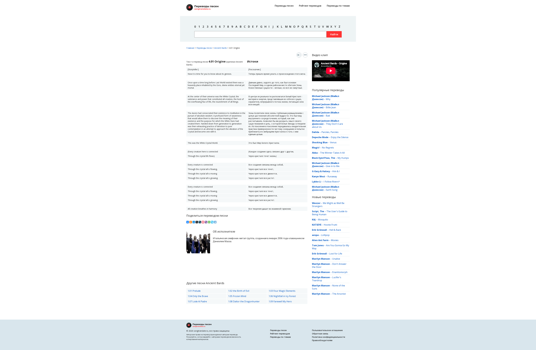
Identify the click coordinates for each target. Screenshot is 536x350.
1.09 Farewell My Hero (280, 301)
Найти (334, 34)
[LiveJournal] (200, 222)
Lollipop (325, 235)
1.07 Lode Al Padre (197, 301)
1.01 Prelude (194, 290)
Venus (333, 142)
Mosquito (323, 219)
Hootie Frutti (330, 224)
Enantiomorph (339, 272)
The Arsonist (339, 293)
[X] (197, 222)
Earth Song (332, 189)
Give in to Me (332, 166)
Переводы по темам (338, 5)
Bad (328, 115)
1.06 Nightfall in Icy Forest (282, 296)
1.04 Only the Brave (198, 296)
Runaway (332, 176)
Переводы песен (284, 5)
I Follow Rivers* (332, 181)
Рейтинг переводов (310, 5)
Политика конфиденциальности (328, 337)
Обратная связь (320, 333)
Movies (334, 240)
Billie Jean (331, 107)
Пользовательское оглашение (327, 330)
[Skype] (212, 222)
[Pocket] (203, 222)
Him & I (336, 171)
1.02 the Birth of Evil (238, 290)
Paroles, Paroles (329, 132)
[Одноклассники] (190, 222)
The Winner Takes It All (332, 152)
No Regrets (328, 147)
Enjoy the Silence (339, 137)
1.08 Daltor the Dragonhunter (244, 301)
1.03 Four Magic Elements (282, 290)
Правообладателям (322, 340)
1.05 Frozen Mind (237, 296)
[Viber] (206, 222)
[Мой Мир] (193, 222)
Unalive (336, 258)
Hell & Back (335, 229)
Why (328, 99)
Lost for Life (335, 253)
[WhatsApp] (209, 222)
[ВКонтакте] (187, 222)
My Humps (343, 157)
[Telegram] (215, 222)
